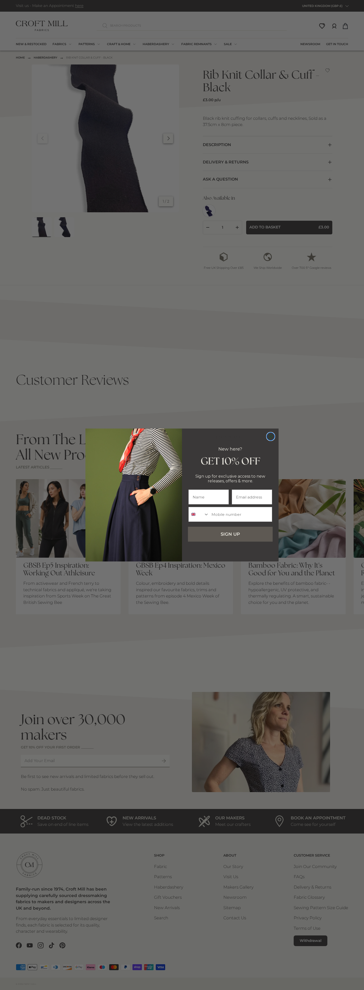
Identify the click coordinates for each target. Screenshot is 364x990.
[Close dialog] (271, 436)
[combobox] (199, 514)
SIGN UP (230, 534)
